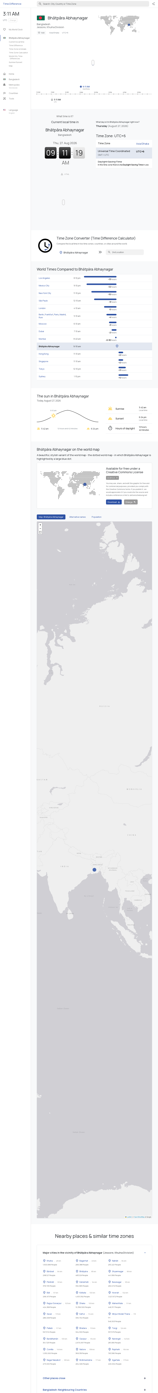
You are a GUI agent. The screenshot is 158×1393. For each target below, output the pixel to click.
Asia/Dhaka (142, 143)
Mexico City (44, 285)
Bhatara (81, 1328)
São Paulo (43, 300)
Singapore (43, 361)
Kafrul (80, 1314)
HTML (64, 174)
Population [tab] (96, 517)
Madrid (63, 314)
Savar (47, 1314)
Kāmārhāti (82, 1282)
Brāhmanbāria (84, 1360)
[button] (16, 79)
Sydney (42, 376)
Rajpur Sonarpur (52, 1303)
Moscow (43, 323)
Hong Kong (44, 353)
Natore (81, 1349)
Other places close (54, 1378)
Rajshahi (114, 1349)
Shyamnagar (115, 1271)
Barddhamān (50, 1338)
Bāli (46, 1292)
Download (114, 502)
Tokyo (41, 369)
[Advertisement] (94, 61)
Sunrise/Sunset (15, 62)
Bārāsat (48, 1271)
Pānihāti (48, 1282)
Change (13, 20)
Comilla (48, 1349)
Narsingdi (114, 1338)
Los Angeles (44, 278)
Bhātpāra (82, 1271)
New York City (45, 293)
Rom (41, 317)
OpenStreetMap (139, 1217)
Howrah (113, 1292)
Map (11, 66)
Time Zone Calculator (18, 52)
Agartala (114, 1360)
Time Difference (16, 45)
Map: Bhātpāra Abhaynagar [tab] (51, 517)
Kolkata (81, 1292)
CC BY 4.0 (112, 478)
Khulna (48, 1260)
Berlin (41, 314)
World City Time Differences (15, 57)
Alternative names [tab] (77, 517)
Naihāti (113, 1260)
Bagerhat (82, 1260)
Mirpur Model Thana (119, 1314)
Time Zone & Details (17, 49)
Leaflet (129, 1217)
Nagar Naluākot (51, 1360)
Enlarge (131, 502)
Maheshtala (115, 1303)
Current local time (16, 42)
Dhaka (80, 1303)
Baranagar (115, 1282)
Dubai (41, 331)
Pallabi (48, 1328)
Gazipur (81, 1338)
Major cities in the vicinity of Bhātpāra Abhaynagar (88, 1252)
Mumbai (42, 338)
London (42, 308)
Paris (56, 314)
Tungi (112, 1328)
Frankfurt (49, 314)
